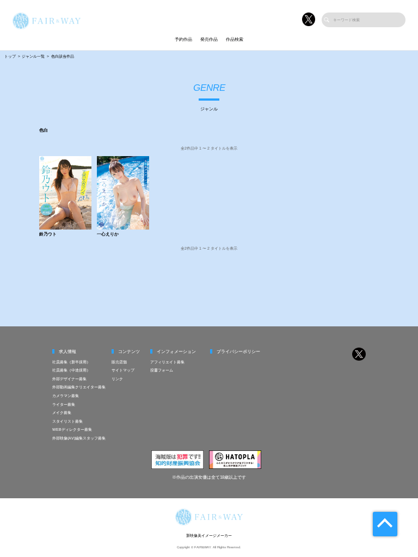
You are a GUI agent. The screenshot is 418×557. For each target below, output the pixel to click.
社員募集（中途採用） (71, 370)
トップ (10, 56)
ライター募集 (63, 404)
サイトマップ (123, 370)
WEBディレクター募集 (72, 429)
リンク (117, 379)
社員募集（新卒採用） (71, 362)
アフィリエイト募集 (167, 362)
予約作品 (183, 39)
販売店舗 (119, 362)
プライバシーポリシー (238, 351)
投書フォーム (161, 370)
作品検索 (234, 39)
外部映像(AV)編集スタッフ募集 (79, 438)
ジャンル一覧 (33, 56)
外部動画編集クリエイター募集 (79, 387)
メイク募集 (61, 412)
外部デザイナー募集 (69, 379)
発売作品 (209, 39)
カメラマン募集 (65, 396)
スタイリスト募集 (67, 421)
